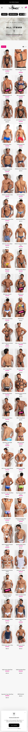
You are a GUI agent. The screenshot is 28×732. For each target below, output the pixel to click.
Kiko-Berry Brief (7, 518)
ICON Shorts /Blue (7, 144)
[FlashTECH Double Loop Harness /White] (21, 507)
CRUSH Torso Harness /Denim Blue (7, 169)
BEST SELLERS (23, 14)
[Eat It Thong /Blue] (21, 183)
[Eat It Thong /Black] (7, 358)
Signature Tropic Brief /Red (7, 694)
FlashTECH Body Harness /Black (20, 394)
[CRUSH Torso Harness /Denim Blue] (7, 158)
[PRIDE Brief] (7, 258)
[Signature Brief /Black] (7, 382)
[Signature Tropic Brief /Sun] (7, 707)
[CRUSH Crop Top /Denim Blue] (21, 608)
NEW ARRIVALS (13, 14)
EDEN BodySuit (21, 694)
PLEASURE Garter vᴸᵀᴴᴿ (7, 95)
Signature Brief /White (20, 544)
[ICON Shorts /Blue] (7, 133)
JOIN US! (4, 14)
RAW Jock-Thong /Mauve (7, 468)
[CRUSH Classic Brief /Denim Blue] (21, 232)
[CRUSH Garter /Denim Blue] (21, 158)
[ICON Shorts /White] (21, 457)
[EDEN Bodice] (21, 283)
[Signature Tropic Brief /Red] (7, 683)
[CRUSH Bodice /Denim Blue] (7, 208)
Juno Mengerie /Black (20, 120)
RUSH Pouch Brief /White (7, 619)
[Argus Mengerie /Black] (7, 58)
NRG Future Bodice (21, 95)
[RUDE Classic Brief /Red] (7, 658)
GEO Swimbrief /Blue (20, 219)
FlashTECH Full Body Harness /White (7, 595)
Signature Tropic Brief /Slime (20, 493)
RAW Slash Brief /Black (7, 418)
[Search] (22, 7)
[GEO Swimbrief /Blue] (21, 208)
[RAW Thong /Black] (21, 407)
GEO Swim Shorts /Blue (7, 243)
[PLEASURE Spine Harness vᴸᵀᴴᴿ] (21, 58)
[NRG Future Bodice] (21, 84)
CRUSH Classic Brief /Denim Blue (21, 244)
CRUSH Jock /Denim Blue (7, 194)
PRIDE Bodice (20, 318)
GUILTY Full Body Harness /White (7, 545)
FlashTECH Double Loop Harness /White (21, 519)
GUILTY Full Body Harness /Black (7, 344)
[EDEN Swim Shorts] (21, 634)
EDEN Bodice (20, 294)
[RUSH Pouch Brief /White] (7, 608)
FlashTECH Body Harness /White (7, 571)
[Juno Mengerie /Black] (21, 109)
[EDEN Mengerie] (7, 109)
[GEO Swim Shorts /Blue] (7, 232)
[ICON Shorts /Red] (21, 133)
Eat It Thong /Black (7, 369)
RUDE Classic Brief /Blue (7, 318)
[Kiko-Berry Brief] (7, 507)
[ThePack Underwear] (14, 7)
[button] (4, 2)
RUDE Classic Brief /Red (7, 669)
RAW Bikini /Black (20, 369)
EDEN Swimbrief (20, 442)
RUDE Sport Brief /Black (21, 269)
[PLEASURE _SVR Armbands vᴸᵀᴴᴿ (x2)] (21, 707)
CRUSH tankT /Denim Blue (7, 645)
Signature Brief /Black (7, 393)
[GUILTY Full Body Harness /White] (7, 533)
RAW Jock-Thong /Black (20, 343)
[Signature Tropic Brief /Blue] (7, 481)
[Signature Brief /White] (21, 533)
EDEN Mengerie (7, 120)
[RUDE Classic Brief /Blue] (7, 307)
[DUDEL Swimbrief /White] (21, 583)
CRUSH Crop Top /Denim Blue (20, 620)
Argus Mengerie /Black (7, 69)
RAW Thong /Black (21, 418)
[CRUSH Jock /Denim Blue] (7, 183)
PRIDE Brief (7, 269)
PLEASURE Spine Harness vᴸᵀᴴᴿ (21, 70)
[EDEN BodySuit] (21, 683)
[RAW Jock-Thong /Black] (21, 332)
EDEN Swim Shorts (21, 645)
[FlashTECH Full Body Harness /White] (7, 583)
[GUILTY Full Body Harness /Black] (7, 332)
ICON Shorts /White (21, 468)
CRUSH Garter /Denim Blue (20, 169)
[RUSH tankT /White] (21, 559)
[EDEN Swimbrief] (21, 431)
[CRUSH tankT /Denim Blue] (7, 634)
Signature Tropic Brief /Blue (7, 492)
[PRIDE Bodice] (21, 307)
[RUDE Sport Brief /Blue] (21, 658)
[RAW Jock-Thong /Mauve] (7, 457)
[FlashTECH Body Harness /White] (7, 559)
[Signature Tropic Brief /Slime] (21, 481)
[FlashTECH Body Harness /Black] (21, 382)
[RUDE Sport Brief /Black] (21, 258)
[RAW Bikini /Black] (21, 358)
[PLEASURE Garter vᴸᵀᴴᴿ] (7, 84)
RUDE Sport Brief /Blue (20, 669)
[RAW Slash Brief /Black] (7, 407)
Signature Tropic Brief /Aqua (7, 443)
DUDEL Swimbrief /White (21, 594)
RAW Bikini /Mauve (7, 294)
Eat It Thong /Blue (21, 194)
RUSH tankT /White (21, 570)
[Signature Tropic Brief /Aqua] (7, 431)
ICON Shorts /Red (20, 144)
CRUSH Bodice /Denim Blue (7, 219)
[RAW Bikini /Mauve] (7, 283)
